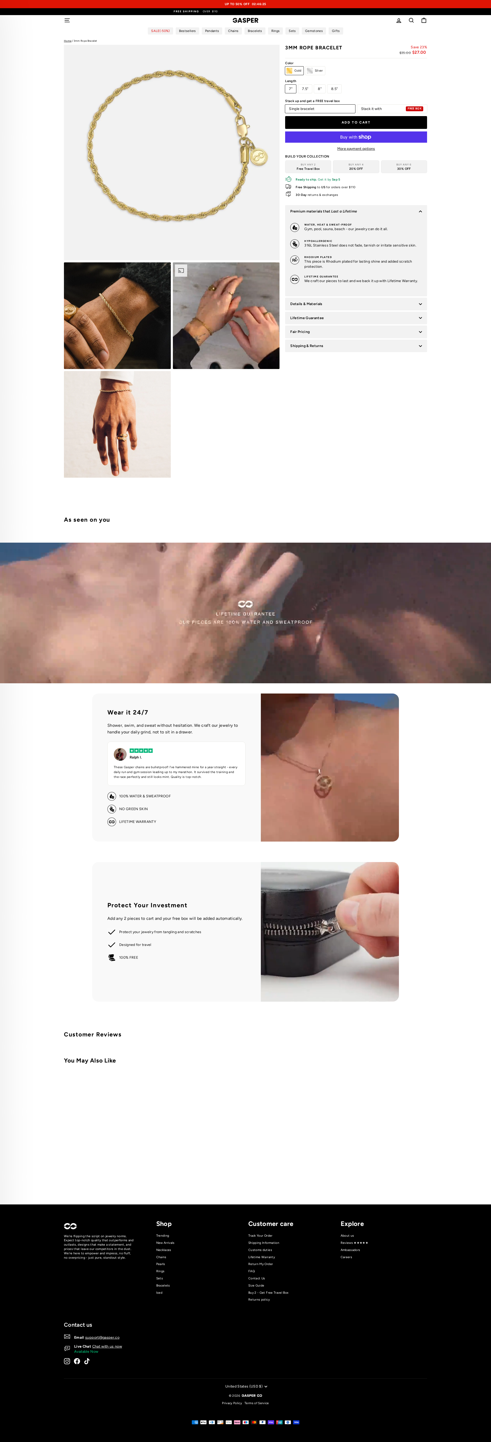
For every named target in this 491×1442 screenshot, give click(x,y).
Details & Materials (306, 304)
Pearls (160, 1264)
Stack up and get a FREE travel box (312, 101)
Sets (159, 1278)
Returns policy (259, 1299)
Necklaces (163, 1250)
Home (67, 40)
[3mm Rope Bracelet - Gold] (143, 1179)
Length (290, 81)
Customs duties (260, 1250)
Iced (159, 1292)
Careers (346, 1257)
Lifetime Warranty (261, 1257)
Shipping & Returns (306, 346)
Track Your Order (260, 1235)
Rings (160, 1271)
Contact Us (256, 1278)
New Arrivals (165, 1243)
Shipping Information (263, 1243)
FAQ (251, 1271)
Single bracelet (301, 109)
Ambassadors (350, 1250)
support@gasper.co (102, 1337)
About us (347, 1235)
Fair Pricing (300, 332)
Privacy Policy (232, 1403)
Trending (162, 1235)
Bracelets (163, 1285)
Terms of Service (256, 1403)
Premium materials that (323, 211)
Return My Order (260, 1264)
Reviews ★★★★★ (355, 1243)
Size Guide (256, 1285)
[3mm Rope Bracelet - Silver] (150, 1179)
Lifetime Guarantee (307, 318)
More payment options (356, 149)
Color (289, 63)
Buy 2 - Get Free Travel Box (268, 1292)
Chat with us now (107, 1346)
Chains (161, 1257)
